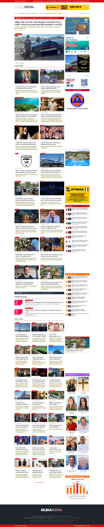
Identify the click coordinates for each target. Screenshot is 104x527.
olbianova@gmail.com (27, 517)
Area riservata (84, 13)
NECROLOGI (33, 13)
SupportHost (69, 523)
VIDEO (38, 13)
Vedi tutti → (87, 374)
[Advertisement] (77, 120)
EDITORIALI (28, 13)
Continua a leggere (19, 63)
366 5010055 (49, 517)
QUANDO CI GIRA (47, 13)
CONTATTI (60, 13)
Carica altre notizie (39, 482)
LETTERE (41, 13)
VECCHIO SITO (54, 13)
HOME (16, 13)
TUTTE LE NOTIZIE (21, 13)
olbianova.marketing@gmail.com (39, 517)
